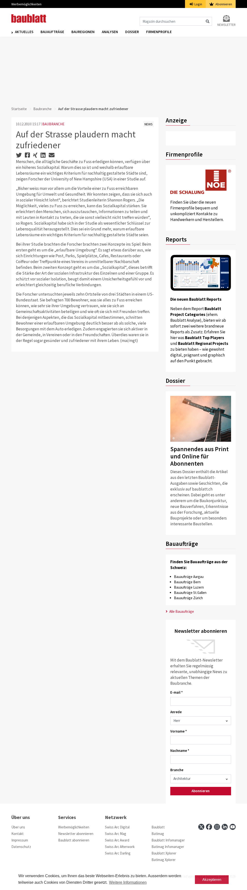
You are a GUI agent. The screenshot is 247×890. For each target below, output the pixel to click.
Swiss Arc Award (117, 840)
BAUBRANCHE (53, 124)
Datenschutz (21, 846)
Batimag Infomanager (167, 846)
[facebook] (209, 827)
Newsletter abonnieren (75, 833)
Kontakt (17, 833)
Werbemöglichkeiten (26, 4)
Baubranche (42, 109)
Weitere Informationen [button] (128, 882)
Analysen (110, 31)
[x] (201, 827)
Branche (176, 770)
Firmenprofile (159, 31)
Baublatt (158, 827)
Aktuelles (24, 31)
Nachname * (179, 750)
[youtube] (233, 827)
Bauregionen (83, 31)
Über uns (18, 827)
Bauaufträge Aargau (189, 576)
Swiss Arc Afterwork (120, 846)
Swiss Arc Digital (117, 827)
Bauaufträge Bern (187, 582)
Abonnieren (223, 4)
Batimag (157, 833)
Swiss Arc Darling (117, 853)
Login (198, 4)
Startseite (19, 109)
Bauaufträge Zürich (188, 598)
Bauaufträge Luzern (189, 587)
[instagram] (217, 827)
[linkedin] (225, 827)
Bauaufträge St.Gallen (190, 592)
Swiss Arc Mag (115, 833)
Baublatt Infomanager (168, 840)
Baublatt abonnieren (73, 840)
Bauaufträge (52, 31)
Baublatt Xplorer (163, 853)
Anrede (176, 712)
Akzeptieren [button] (211, 879)
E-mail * (176, 692)
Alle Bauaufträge (181, 611)
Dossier (132, 31)
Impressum (19, 840)
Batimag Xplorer (163, 859)
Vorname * (178, 731)
